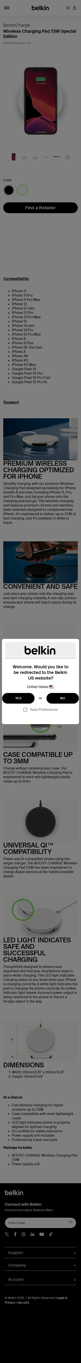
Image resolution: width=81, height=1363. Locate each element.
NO (62, 698)
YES (18, 698)
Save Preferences (44, 709)
